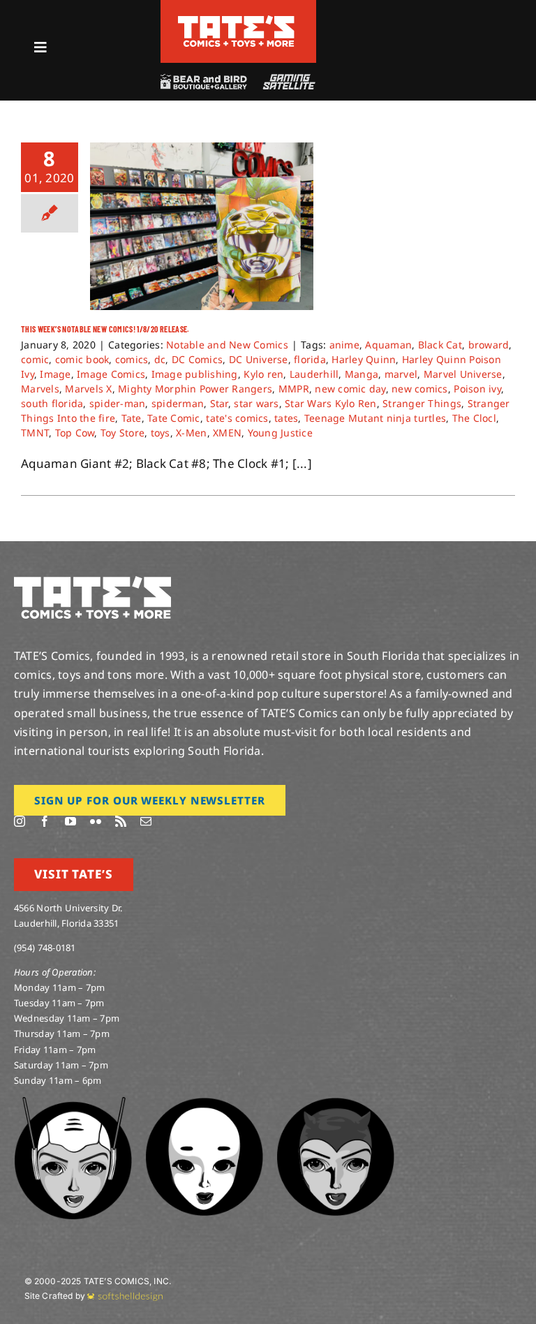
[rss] (120, 821)
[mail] (145, 821)
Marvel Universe (463, 374)
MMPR (293, 388)
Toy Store (122, 432)
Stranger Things (421, 403)
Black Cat (440, 344)
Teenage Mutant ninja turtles (375, 418)
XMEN (227, 432)
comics (132, 359)
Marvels (40, 388)
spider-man (117, 403)
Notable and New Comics (227, 344)
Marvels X (88, 388)
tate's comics (237, 418)
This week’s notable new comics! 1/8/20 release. (105, 329)
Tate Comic (173, 418)
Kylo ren (263, 374)
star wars (256, 403)
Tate (131, 418)
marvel (401, 374)
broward (488, 344)
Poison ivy (477, 388)
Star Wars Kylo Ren (331, 403)
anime (344, 344)
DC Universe (258, 359)
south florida (52, 403)
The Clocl (474, 418)
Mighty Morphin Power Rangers (195, 388)
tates (286, 418)
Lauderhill (314, 374)
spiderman (177, 403)
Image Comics (111, 374)
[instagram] (19, 821)
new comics (420, 388)
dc (160, 359)
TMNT (35, 432)
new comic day (350, 388)
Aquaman (388, 344)
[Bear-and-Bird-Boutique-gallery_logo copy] (203, 80)
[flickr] (95, 821)
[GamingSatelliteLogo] (286, 80)
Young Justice (280, 432)
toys (160, 432)
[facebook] (44, 821)
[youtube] (70, 821)
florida (310, 359)
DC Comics (197, 359)
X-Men (191, 432)
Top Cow (75, 432)
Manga (361, 374)
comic (35, 359)
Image (55, 374)
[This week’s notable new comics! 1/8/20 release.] (201, 226)
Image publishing (194, 374)
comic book (82, 359)
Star (219, 403)
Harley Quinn (364, 359)
